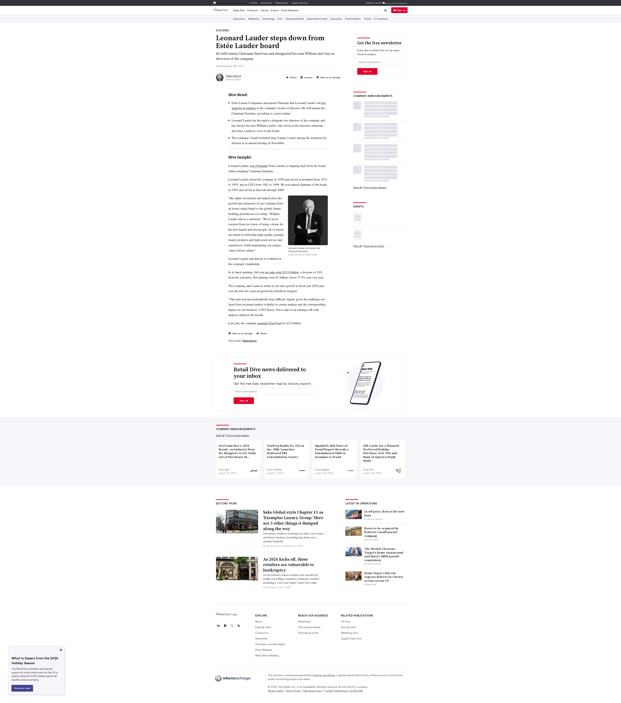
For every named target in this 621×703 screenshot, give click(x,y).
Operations (239, 18)
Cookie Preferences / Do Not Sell (343, 690)
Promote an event (374, 246)
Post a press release (375, 187)
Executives (336, 18)
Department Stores (317, 18)
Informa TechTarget (324, 675)
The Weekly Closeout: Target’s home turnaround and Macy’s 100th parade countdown (383, 554)
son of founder (259, 166)
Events (275, 10)
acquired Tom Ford (269, 323)
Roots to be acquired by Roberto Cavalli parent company (381, 532)
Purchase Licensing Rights (270, 644)
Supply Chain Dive (300, 3)
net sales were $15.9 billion (282, 272)
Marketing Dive (282, 3)
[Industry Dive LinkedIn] (218, 625)
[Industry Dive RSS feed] (238, 625)
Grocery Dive (266, 3)
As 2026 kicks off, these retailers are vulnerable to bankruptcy (288, 564)
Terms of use (293, 690)
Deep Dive (239, 10)
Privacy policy (275, 690)
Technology (268, 18)
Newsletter (261, 638)
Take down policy (312, 690)
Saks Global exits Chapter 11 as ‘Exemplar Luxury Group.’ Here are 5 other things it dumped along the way (293, 520)
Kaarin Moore (233, 75)
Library (265, 10)
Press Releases (289, 10)
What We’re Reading (266, 655)
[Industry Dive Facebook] (225, 625)
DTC (280, 18)
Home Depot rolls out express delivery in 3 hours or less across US (383, 577)
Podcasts (252, 10)
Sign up (401, 10)
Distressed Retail (295, 18)
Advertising (304, 621)
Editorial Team (263, 627)
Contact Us (261, 632)
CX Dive (253, 3)
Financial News (353, 18)
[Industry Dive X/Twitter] (232, 625)
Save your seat (22, 688)
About (258, 621)
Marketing (253, 18)
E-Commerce (381, 18)
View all (357, 187)
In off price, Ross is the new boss (384, 513)
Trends (367, 18)
